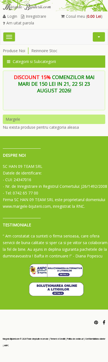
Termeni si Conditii (57, 339)
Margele (13, 119)
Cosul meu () (84, 16)
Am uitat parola (20, 23)
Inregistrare (36, 16)
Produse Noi (14, 50)
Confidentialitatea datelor (95, 339)
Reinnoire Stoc (44, 50)
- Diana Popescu (87, 256)
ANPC (6, 345)
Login (12, 16)
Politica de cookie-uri (75, 339)
